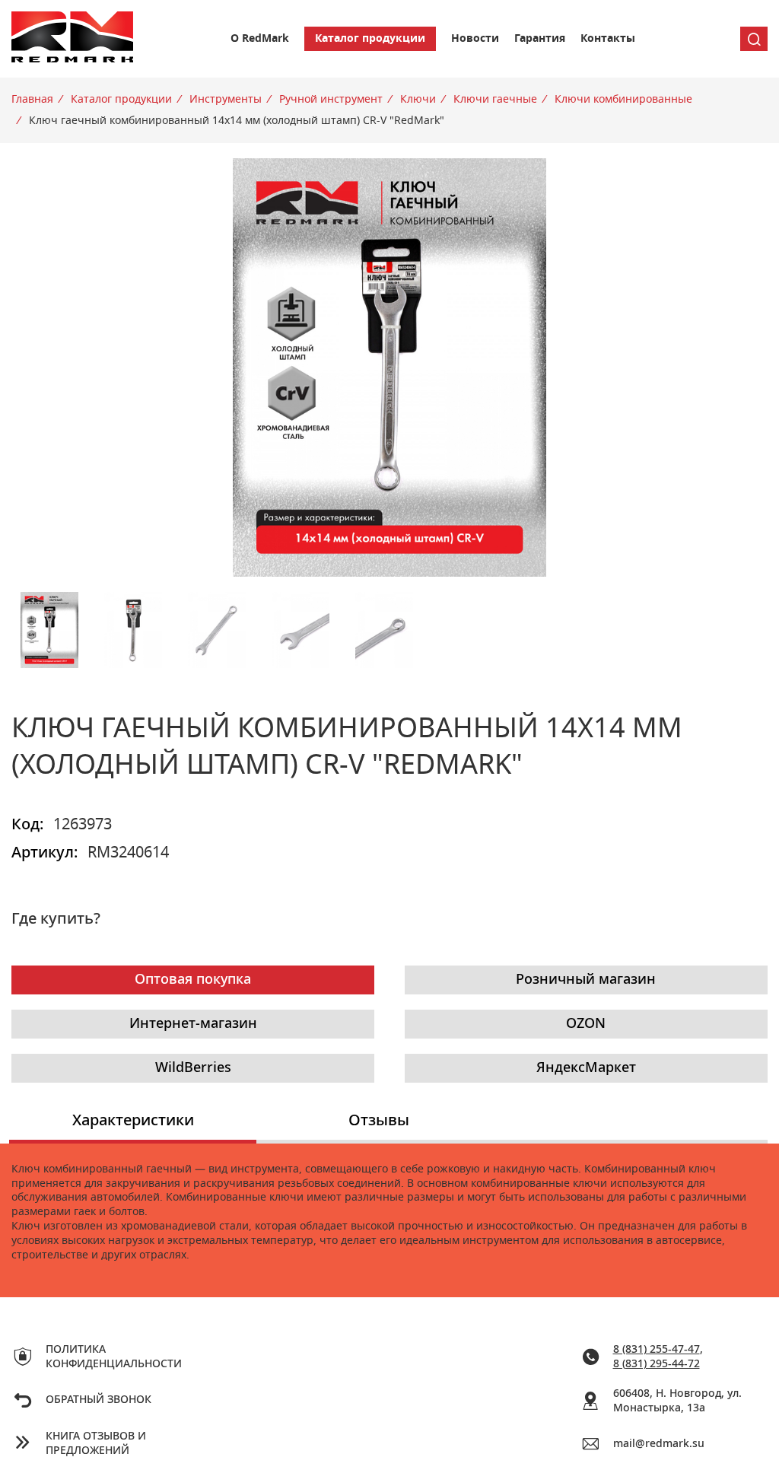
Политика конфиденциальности (112, 1357)
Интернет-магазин (193, 1024)
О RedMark (260, 38)
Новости (475, 38)
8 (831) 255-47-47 (656, 1349)
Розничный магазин (586, 980)
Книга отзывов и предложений (96, 1443)
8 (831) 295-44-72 (656, 1364)
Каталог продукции (370, 38)
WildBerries (193, 1068)
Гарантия (539, 38)
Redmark (72, 38)
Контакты (607, 38)
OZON (586, 1024)
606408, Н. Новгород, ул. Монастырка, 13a (677, 1401)
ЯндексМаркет (586, 1068)
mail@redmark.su (658, 1444)
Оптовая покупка (193, 980)
